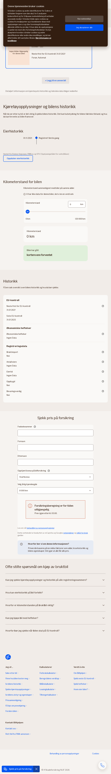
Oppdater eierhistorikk (18, 158)
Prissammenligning (13, 700)
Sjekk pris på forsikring (20, 769)
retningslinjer (68, 533)
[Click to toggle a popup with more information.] (103, 306)
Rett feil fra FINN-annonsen (17, 734)
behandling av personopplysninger (40, 528)
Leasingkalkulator (47, 689)
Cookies (95, 753)
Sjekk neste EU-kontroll (84, 678)
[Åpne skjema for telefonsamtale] (102, 765)
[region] (55, 23)
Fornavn (21, 441)
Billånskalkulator (46, 684)
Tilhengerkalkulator (48, 695)
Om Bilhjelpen (79, 673)
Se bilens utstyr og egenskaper (18, 695)
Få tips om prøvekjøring (15, 706)
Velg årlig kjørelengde (27, 484)
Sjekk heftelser (80, 684)
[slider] (55, 212)
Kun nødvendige (84, 19)
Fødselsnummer (25, 426)
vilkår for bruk (82, 533)
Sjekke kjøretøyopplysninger (17, 689)
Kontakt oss (10, 728)
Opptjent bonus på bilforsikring (32, 470)
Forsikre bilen (11, 711)
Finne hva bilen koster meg (16, 678)
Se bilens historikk (13, 684)
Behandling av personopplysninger (64, 753)
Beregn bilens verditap (49, 678)
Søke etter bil (11, 673)
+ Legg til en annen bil (55, 80)
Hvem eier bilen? (81, 689)
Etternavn (22, 456)
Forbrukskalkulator (48, 673)
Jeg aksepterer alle (84, 27)
